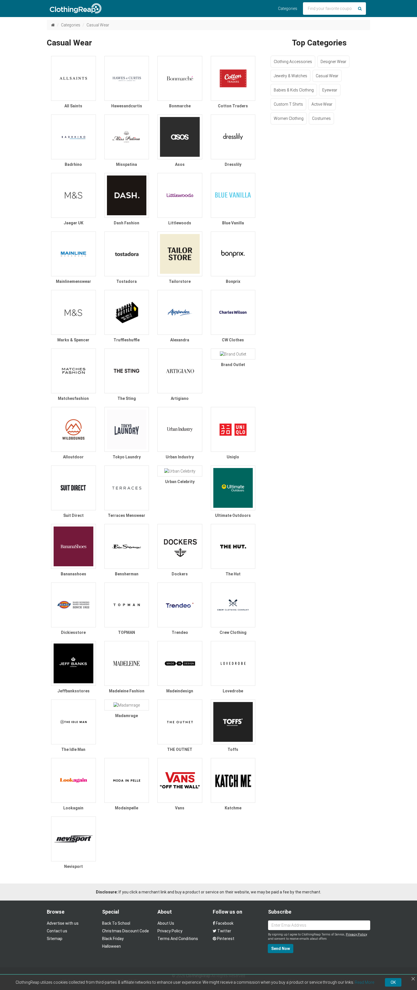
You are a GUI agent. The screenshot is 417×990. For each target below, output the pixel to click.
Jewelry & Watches (290, 76)
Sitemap (54, 938)
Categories (287, 8)
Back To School (116, 923)
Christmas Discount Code (125, 931)
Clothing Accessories (293, 61)
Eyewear (329, 90)
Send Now (280, 948)
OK (393, 982)
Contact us (57, 931)
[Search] (360, 8)
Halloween (111, 946)
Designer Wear (333, 61)
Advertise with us (63, 923)
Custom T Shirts (288, 104)
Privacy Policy (169, 931)
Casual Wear (98, 25)
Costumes (321, 118)
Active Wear (321, 104)
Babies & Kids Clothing (294, 90)
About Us (165, 923)
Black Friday (113, 938)
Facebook (224, 923)
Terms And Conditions (177, 938)
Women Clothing (289, 118)
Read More (364, 982)
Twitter (223, 931)
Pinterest (225, 938)
